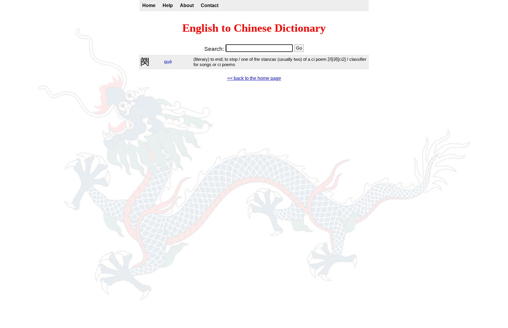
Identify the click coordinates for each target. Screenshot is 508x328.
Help (168, 5)
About (187, 5)
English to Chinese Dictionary (254, 28)
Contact (209, 5)
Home (149, 5)
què (168, 61)
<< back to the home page (254, 78)
